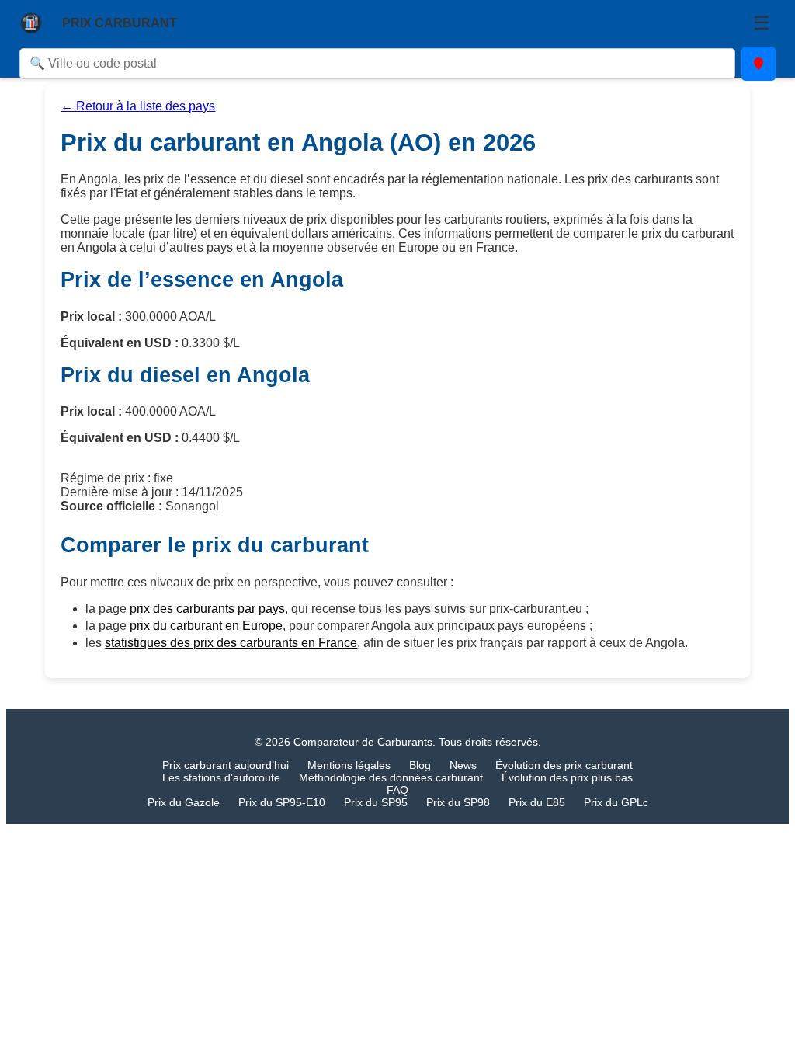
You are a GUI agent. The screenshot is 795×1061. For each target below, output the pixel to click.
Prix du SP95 (376, 802)
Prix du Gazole (184, 802)
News (463, 765)
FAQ (397, 790)
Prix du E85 (537, 802)
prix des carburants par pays (207, 608)
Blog (420, 765)
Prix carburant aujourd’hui (225, 765)
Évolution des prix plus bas (567, 777)
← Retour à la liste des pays (138, 106)
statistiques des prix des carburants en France (231, 642)
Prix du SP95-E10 (281, 802)
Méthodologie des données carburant (391, 777)
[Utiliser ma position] (758, 64)
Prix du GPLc (616, 802)
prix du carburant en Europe (206, 625)
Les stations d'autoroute (221, 777)
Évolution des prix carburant (564, 765)
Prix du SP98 (458, 802)
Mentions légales (349, 765)
